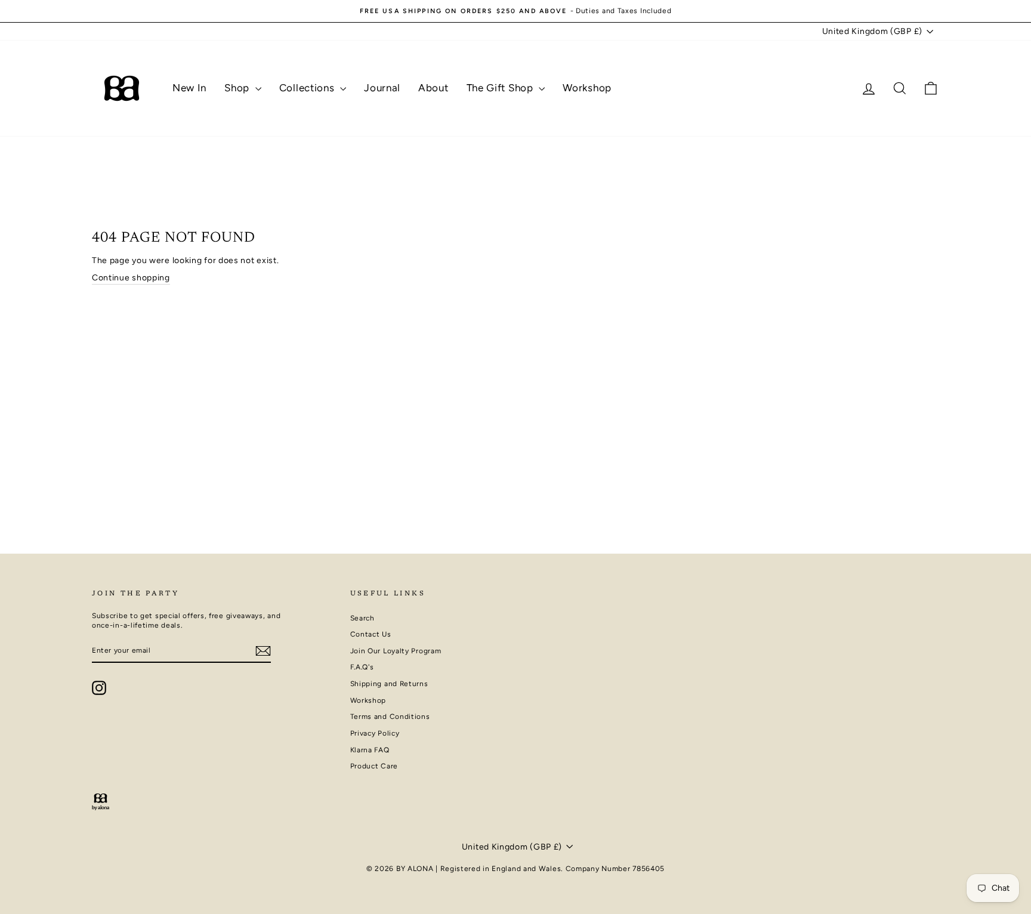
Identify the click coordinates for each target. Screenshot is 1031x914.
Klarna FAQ (370, 750)
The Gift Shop (501, 88)
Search (362, 618)
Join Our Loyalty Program (396, 651)
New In (189, 88)
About (433, 88)
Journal (382, 88)
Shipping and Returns (389, 684)
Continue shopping (131, 278)
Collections (308, 88)
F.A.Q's (362, 667)
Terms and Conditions (390, 716)
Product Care (374, 766)
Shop (238, 88)
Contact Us (370, 634)
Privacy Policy (375, 733)
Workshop (587, 88)
